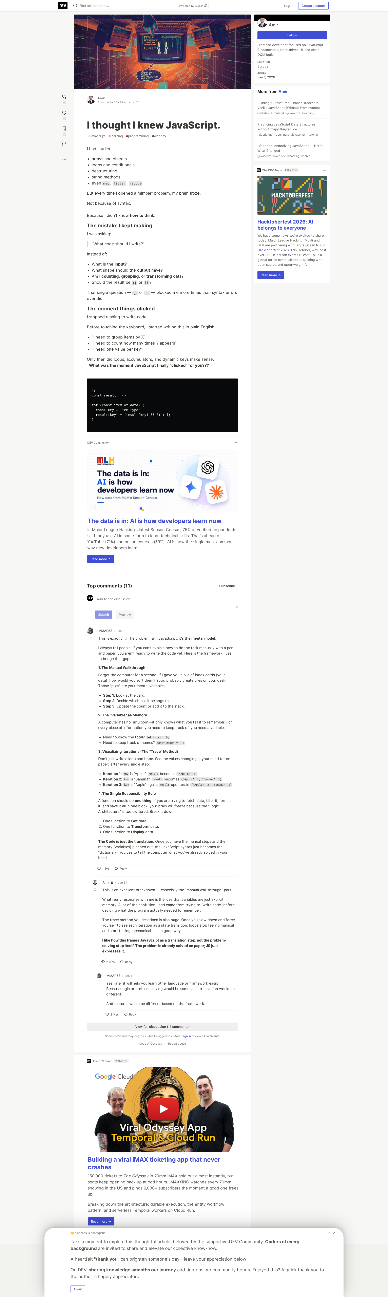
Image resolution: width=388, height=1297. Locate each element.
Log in (288, 6)
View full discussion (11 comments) (162, 1027)
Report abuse (177, 1043)
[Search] (75, 5)
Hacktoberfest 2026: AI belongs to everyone (285, 225)
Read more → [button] (101, 559)
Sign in (186, 1036)
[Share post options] (64, 159)
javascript (97, 136)
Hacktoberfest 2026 (273, 250)
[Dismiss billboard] (334, 1233)
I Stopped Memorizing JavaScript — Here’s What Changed (290, 151)
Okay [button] (78, 1289)
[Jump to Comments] (64, 114)
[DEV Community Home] (63, 6)
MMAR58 (105, 631)
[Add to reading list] (64, 130)
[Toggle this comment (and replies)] (90, 638)
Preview (125, 615)
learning (116, 136)
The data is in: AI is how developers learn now (154, 520)
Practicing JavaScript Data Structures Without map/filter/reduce (287, 129)
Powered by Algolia (191, 5)
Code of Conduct (150, 1043)
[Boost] (64, 144)
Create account (313, 6)
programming (137, 136)
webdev (159, 136)
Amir (101, 98)
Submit (103, 615)
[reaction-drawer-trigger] (64, 98)
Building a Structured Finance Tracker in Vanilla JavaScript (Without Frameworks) (288, 108)
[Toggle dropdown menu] (235, 442)
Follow (292, 35)
